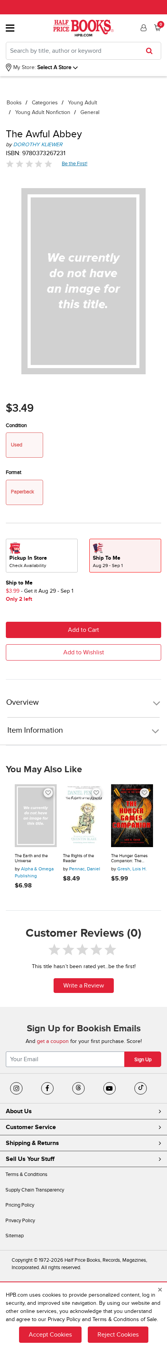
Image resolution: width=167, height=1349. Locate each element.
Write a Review (83, 985)
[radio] (42, 555)
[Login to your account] (142, 27)
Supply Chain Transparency (34, 1190)
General (89, 112)
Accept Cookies (50, 1335)
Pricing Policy (19, 1205)
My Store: (24, 67)
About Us (19, 1111)
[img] (29, 163)
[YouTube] (109, 1088)
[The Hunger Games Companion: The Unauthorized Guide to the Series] (132, 815)
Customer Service (31, 1127)
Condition (16, 425)
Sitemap (14, 1236)
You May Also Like (44, 769)
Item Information (35, 730)
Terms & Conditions (26, 1174)
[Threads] (78, 1088)
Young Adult (82, 102)
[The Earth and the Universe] (36, 815)
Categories (45, 102)
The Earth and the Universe (31, 858)
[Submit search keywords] (151, 50)
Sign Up (142, 1060)
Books (14, 102)
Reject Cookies (118, 1335)
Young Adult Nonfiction (42, 112)
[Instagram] (16, 1088)
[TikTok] (140, 1088)
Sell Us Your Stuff (30, 1159)
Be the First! (75, 163)
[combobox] (83, 50)
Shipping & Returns (32, 1143)
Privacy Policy (20, 1221)
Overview (22, 702)
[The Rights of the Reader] (84, 815)
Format (13, 472)
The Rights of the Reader (78, 858)
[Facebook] (47, 1088)
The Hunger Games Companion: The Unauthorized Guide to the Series (132, 858)
